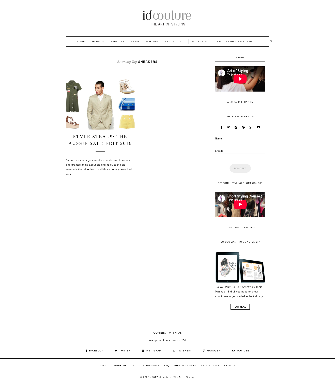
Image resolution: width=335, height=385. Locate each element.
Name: (219, 138)
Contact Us (210, 365)
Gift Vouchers (185, 365)
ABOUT (96, 41)
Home (81, 41)
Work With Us (124, 365)
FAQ (166, 365)
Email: (219, 151)
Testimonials (149, 365)
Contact (171, 41)
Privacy (229, 365)
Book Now (199, 41)
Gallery (152, 41)
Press (135, 41)
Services (117, 41)
